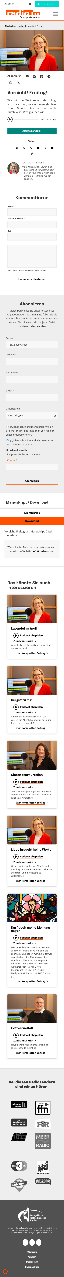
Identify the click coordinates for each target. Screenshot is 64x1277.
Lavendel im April (24, 628)
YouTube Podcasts (11, 83)
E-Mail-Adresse (16, 218)
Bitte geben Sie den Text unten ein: (23, 452)
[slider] (26, 119)
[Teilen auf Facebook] (10, 148)
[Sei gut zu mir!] (32, 680)
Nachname (12, 372)
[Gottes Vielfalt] (32, 1008)
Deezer (49, 76)
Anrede (10, 338)
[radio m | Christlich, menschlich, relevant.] (27, 14)
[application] (32, 119)
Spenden (32, 1252)
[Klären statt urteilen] (32, 755)
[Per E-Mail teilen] (38, 148)
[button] (54, 14)
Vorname (11, 354)
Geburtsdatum (13, 408)
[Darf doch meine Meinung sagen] (32, 908)
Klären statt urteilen (27, 775)
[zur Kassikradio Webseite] (19, 1104)
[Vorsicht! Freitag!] (32, 50)
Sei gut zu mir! (21, 700)
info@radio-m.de (43, 551)
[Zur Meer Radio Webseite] (43, 1141)
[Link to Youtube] (52, 148)
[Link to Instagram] (45, 148)
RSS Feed (18, 83)
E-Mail (10, 390)
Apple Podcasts (41, 76)
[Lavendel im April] (32, 609)
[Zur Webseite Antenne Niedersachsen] (43, 1181)
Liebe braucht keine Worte (31, 849)
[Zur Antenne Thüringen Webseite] (19, 1122)
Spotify (34, 76)
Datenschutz (32, 1267)
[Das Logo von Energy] (43, 1168)
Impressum (32, 1262)
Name (11, 206)
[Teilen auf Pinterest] (31, 148)
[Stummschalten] (54, 119)
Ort (9, 231)
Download (32, 521)
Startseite (10, 26)
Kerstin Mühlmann (35, 162)
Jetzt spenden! (31, 131)
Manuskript (32, 513)
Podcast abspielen (31, 635)
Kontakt (9, 4)
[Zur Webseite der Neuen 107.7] (19, 1137)
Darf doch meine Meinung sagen (30, 929)
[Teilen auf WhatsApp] (24, 148)
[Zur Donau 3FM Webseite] (19, 1166)
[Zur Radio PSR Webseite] (43, 1123)
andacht (22, 26)
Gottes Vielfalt (22, 1028)
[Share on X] (17, 148)
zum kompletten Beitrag (30, 653)
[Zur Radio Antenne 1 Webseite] (19, 1185)
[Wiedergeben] (10, 119)
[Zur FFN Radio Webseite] (43, 1108)
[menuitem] (11, 4)
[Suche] (30, 4)
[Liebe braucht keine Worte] (32, 830)
